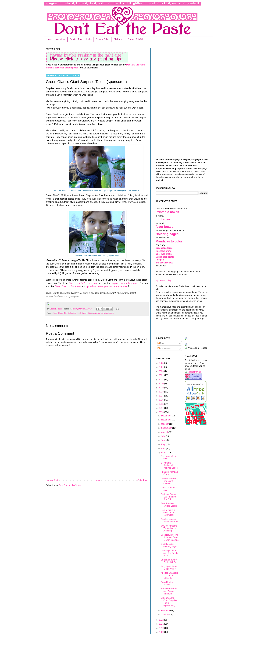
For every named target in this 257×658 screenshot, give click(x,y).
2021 (161, 379)
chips (54, 313)
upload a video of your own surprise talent (107, 286)
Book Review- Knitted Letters (169, 504)
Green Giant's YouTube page (83, 283)
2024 (161, 367)
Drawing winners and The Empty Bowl (169, 553)
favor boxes (164, 226)
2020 (161, 383)
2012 (161, 620)
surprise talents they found (124, 283)
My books (118, 39)
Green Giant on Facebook (68, 286)
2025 (161, 363)
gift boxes (163, 219)
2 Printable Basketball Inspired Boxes (169, 465)
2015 (161, 404)
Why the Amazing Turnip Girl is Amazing (169, 528)
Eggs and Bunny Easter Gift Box (169, 561)
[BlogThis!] (101, 309)
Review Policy (102, 39)
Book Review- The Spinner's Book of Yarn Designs (170, 537)
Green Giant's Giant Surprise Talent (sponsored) (169, 602)
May (163, 444)
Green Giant (87, 313)
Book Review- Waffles (167, 583)
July (163, 436)
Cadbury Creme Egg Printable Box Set (168, 497)
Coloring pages (167, 234)
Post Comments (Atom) (70, 485)
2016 (161, 400)
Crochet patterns (164, 248)
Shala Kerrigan (56, 309)
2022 (161, 375)
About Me (60, 39)
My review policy (163, 280)
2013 (161, 412)
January (165, 614)
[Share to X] (104, 309)
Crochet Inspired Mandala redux (169, 520)
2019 (161, 387)
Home (49, 39)
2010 (161, 628)
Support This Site (136, 39)
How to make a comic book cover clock (168, 512)
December (166, 416)
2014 (161, 408)
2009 (161, 632)
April (163, 448)
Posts (162, 343)
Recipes (160, 260)
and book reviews (164, 263)
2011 (161, 624)
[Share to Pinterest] (111, 309)
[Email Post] (117, 309)
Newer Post (52, 480)
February (165, 610)
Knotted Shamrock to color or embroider (169, 575)
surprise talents (107, 313)
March (164, 452)
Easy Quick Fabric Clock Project (169, 567)
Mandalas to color (169, 241)
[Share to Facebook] (107, 309)
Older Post (142, 480)
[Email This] (97, 309)
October (165, 424)
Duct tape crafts (164, 254)
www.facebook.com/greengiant (63, 296)
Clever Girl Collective (67, 313)
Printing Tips (76, 39)
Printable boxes (167, 212)
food (79, 313)
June (163, 440)
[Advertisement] (97, 450)
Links (88, 39)
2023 (161, 371)
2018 (161, 392)
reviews (96, 313)
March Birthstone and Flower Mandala (169, 591)
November (166, 420)
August (164, 432)
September (166, 428)
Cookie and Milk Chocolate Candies (168, 481)
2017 (161, 396)
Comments (165, 348)
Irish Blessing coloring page (169, 545)
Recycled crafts (164, 251)
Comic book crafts (165, 257)
